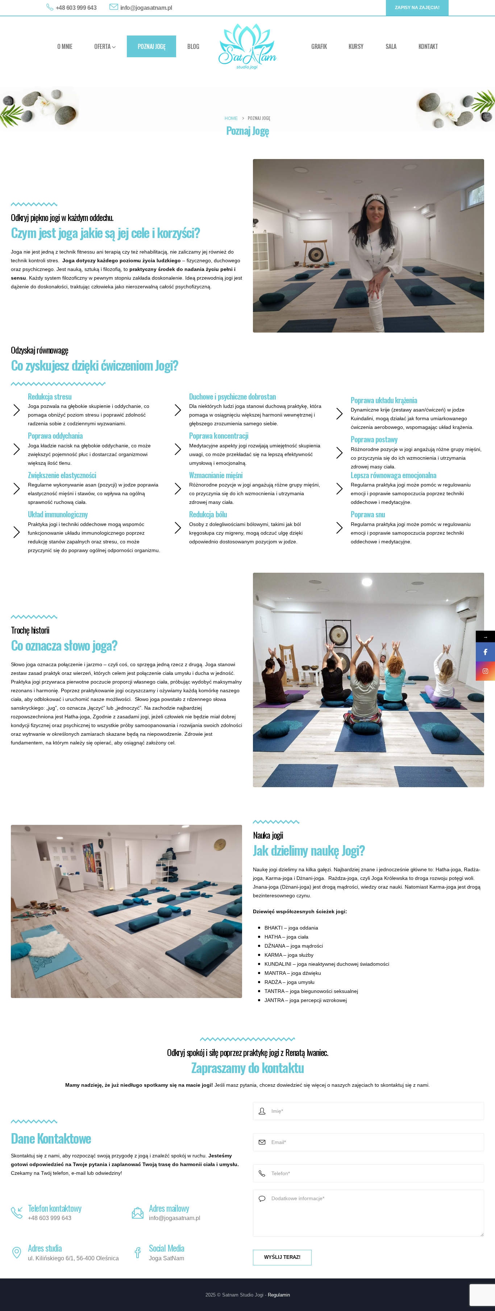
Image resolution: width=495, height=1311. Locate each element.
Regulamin (279, 1295)
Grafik (318, 46)
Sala (391, 46)
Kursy (356, 46)
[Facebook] (485, 651)
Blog (193, 46)
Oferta (102, 46)
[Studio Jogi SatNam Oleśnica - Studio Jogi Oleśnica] (247, 46)
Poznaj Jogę (152, 46)
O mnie (64, 46)
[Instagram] (485, 671)
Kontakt (428, 46)
